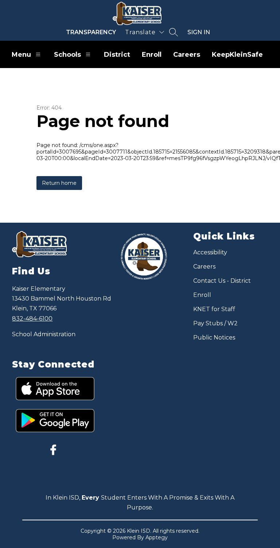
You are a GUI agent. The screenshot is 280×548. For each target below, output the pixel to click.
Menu (21, 55)
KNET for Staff (214, 309)
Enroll (152, 55)
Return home (59, 183)
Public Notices (214, 337)
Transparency (91, 32)
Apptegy (156, 537)
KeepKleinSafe (237, 55)
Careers (186, 55)
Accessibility (210, 252)
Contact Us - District (222, 280)
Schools (67, 55)
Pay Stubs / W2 (215, 323)
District (117, 55)
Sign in (198, 32)
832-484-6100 (32, 318)
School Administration (43, 334)
